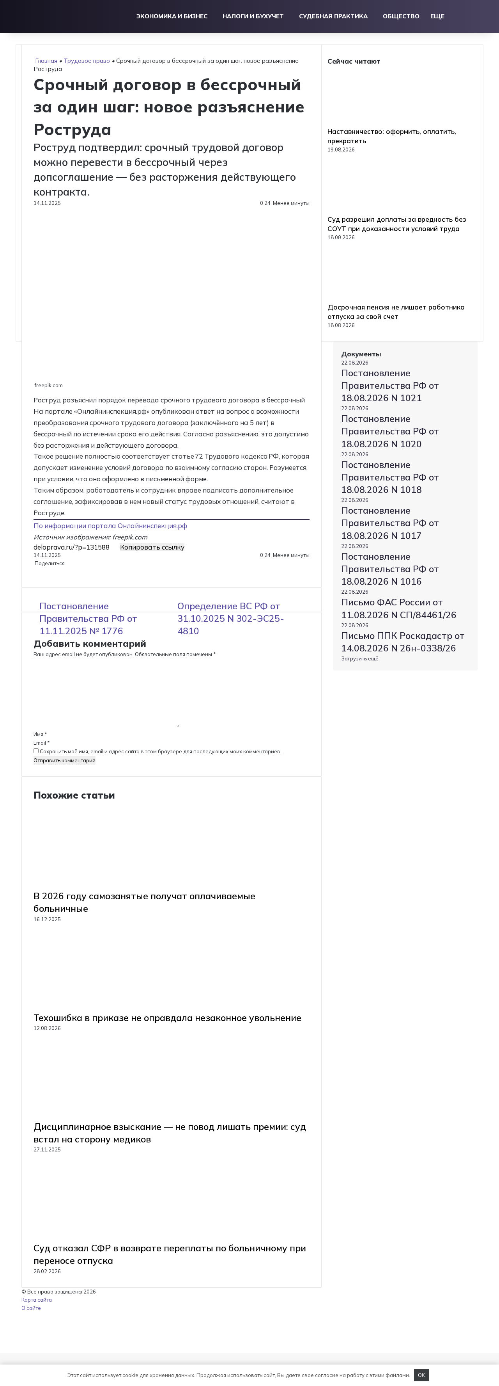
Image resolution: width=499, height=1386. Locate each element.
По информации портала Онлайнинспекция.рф (110, 525)
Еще (437, 16)
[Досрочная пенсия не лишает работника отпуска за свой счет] (370, 298)
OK (421, 1375)
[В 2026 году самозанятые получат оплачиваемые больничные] (110, 885)
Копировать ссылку (152, 547)
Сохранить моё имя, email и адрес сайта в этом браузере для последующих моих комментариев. (160, 751)
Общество (401, 16)
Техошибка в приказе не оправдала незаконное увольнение (167, 1017)
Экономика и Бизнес (171, 16)
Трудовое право (87, 60)
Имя (40, 734)
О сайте (31, 1308)
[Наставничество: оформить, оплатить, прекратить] (370, 122)
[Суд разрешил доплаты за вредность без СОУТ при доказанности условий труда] (370, 210)
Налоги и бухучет (253, 16)
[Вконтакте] (34, 571)
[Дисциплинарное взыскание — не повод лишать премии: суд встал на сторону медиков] (110, 1116)
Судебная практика (333, 16)
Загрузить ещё (360, 658)
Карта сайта (36, 1300)
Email (42, 743)
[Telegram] (36, 571)
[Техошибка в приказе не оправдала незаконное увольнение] (110, 1007)
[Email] (37, 571)
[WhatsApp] (35, 571)
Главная (45, 60)
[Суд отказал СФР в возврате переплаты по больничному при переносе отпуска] (110, 1238)
